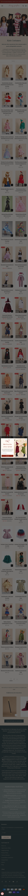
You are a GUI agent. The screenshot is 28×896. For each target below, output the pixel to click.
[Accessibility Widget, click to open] (2, 893)
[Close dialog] (26, 439)
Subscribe (7, 455)
